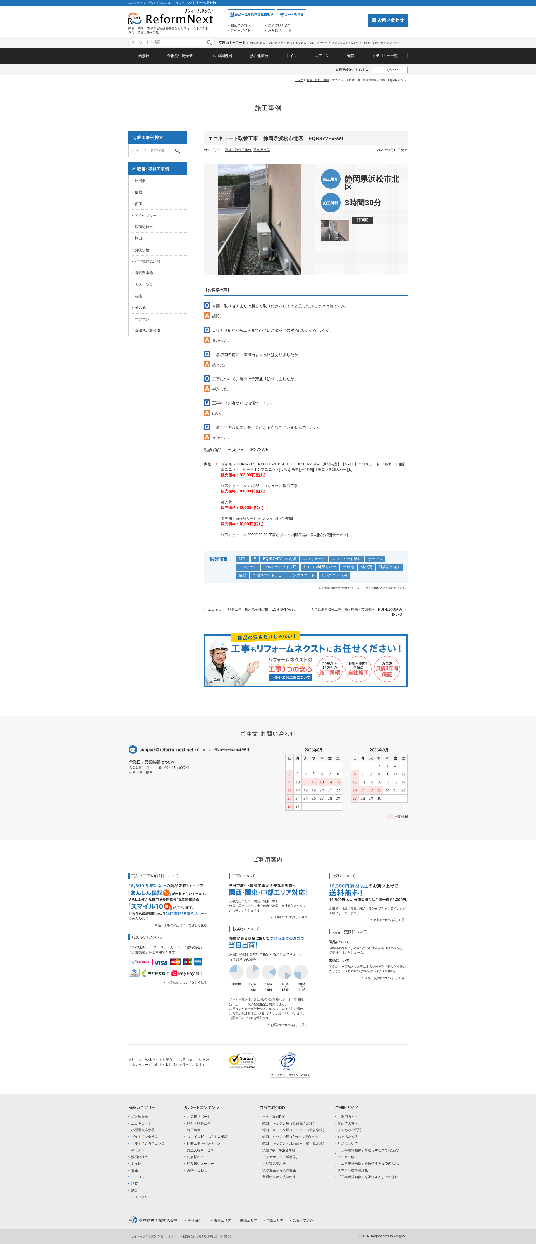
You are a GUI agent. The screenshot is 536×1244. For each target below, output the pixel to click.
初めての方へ (241, 25)
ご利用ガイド (241, 30)
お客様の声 (195, 1157)
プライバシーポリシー (165, 1236)
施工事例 (193, 1130)
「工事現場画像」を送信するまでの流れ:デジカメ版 (368, 1153)
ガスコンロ (267, 42)
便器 (138, 192)
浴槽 (138, 296)
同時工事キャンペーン (386, 42)
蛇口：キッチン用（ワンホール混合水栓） (294, 1130)
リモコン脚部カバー (319, 567)
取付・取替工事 (198, 1123)
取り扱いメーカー (200, 1164)
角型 (242, 575)
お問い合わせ (197, 1170)
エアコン (322, 56)
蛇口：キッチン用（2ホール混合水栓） (291, 1137)
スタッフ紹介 (303, 1221)
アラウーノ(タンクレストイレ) (336, 42)
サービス (375, 559)
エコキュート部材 (346, 559)
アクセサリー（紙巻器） (280, 1157)
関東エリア (222, 1221)
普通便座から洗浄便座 (279, 1177)
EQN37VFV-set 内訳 (279, 559)
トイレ (291, 56)
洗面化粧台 (259, 56)
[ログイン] (390, 69)
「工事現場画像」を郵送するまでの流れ (368, 1177)
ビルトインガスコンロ (148, 1143)
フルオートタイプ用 (280, 567)
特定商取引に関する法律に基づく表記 (205, 1236)
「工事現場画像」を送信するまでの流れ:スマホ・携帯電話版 (368, 1167)
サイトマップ (139, 1236)
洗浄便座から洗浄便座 (279, 1170)
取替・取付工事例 (318, 80)
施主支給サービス (200, 1150)
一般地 (348, 567)
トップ (299, 80)
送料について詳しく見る (391, 920)
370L (243, 559)
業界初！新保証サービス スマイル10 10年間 (257, 518)
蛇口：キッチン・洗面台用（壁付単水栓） (294, 1143)
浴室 (134, 1184)
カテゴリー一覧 (385, 56)
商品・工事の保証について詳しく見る (181, 925)
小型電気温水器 (143, 1130)
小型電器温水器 (147, 261)
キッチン (138, 1150)
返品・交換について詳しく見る (386, 978)
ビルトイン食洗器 (144, 1137)
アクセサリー (146, 215)
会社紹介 (194, 1221)
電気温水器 (261, 150)
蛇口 (351, 56)
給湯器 (254, 42)
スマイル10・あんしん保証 (207, 1137)
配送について (348, 1143)
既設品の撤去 (390, 567)
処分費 (366, 567)
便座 (138, 204)
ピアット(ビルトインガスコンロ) (295, 42)
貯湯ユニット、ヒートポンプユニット (284, 575)
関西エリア (248, 1221)
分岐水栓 (142, 250)
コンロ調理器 (221, 56)
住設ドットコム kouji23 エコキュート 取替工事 (259, 486)
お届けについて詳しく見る (289, 1025)
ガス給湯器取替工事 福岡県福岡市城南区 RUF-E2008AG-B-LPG (356, 611)
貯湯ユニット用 (334, 575)
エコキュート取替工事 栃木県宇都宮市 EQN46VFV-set (251, 609)
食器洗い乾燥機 (180, 56)
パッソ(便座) (363, 42)
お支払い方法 (348, 1137)
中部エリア (275, 1221)
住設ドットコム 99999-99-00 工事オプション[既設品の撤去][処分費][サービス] (284, 535)
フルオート (248, 567)
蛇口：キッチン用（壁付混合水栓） (289, 1123)
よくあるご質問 (349, 1130)
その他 (140, 307)
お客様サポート (279, 30)
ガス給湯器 (139, 1117)
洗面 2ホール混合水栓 (278, 1150)
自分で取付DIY (279, 25)
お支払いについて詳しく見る (187, 982)
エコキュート (314, 559)
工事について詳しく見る (291, 917)
